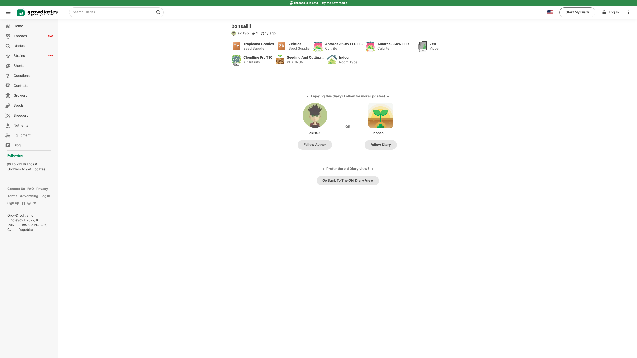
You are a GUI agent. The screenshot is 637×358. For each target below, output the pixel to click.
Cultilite (331, 48)
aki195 (243, 33)
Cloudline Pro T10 (257, 57)
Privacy (42, 189)
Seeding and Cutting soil (306, 57)
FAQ (30, 189)
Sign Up (13, 203)
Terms (12, 196)
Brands (28, 164)
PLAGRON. (295, 62)
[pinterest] (34, 206)
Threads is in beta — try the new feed (319, 3)
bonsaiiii (380, 133)
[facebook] (23, 206)
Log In (614, 12)
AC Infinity (251, 62)
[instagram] (29, 206)
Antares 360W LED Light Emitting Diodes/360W (344, 44)
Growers (14, 169)
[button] (629, 12)
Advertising (29, 196)
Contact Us (16, 189)
